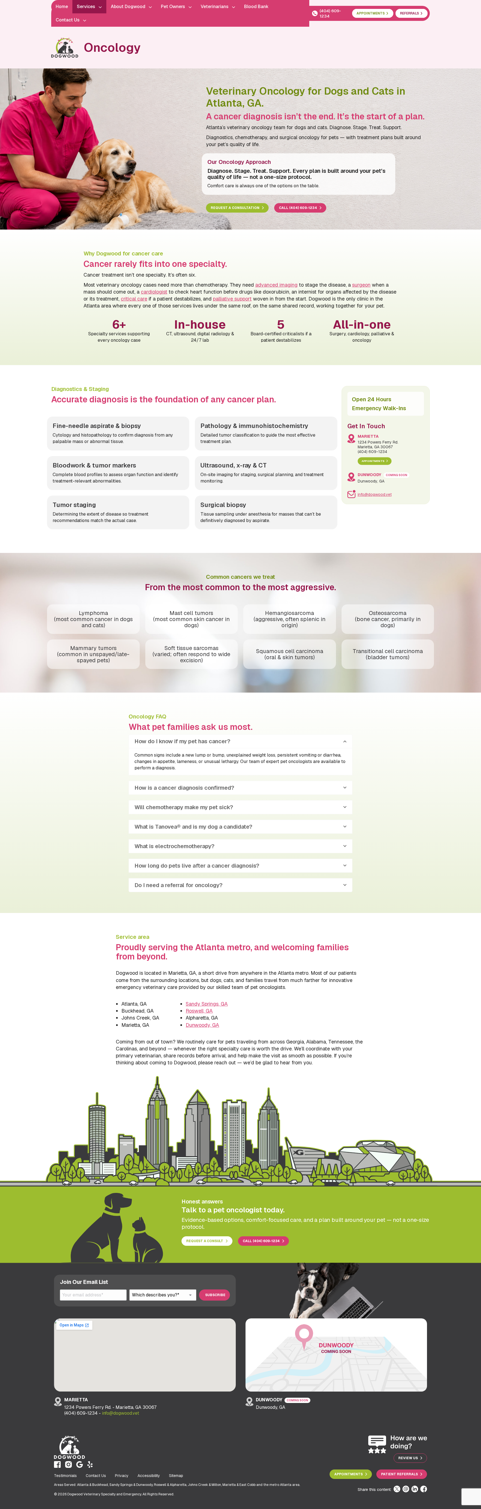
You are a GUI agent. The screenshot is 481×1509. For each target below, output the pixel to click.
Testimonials (65, 1475)
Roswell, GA (199, 1011)
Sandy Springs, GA (207, 1004)
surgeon (361, 285)
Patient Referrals (399, 1474)
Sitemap (176, 1475)
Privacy (122, 1475)
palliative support (232, 299)
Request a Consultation (235, 208)
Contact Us (96, 1475)
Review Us (408, 1458)
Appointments (372, 461)
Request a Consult (204, 1241)
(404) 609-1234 (330, 13)
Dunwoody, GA (202, 1025)
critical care (134, 299)
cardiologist (154, 292)
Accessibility (149, 1475)
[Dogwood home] (64, 48)
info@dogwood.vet (375, 494)
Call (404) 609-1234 (298, 208)
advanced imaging (276, 285)
